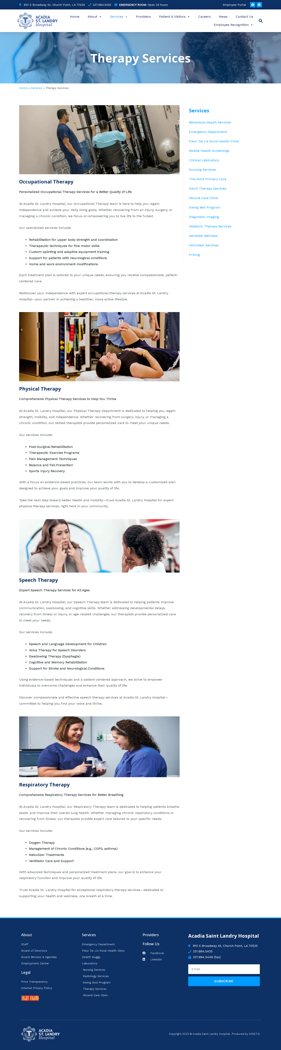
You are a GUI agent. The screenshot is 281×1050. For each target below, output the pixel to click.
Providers (143, 16)
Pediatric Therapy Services (210, 226)
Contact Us (244, 16)
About (92, 16)
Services (116, 16)
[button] (260, 20)
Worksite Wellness (203, 236)
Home (74, 16)
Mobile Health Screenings (209, 151)
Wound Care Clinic (203, 198)
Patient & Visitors (172, 16)
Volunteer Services (204, 245)
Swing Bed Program (204, 207)
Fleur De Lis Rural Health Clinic (214, 141)
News (223, 16)
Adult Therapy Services (207, 188)
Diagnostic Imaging (204, 217)
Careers (204, 16)
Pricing (194, 255)
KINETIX (254, 1033)
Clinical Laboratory (204, 160)
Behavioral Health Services (210, 122)
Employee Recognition (231, 25)
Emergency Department (208, 132)
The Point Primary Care (207, 179)
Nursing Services (202, 170)
